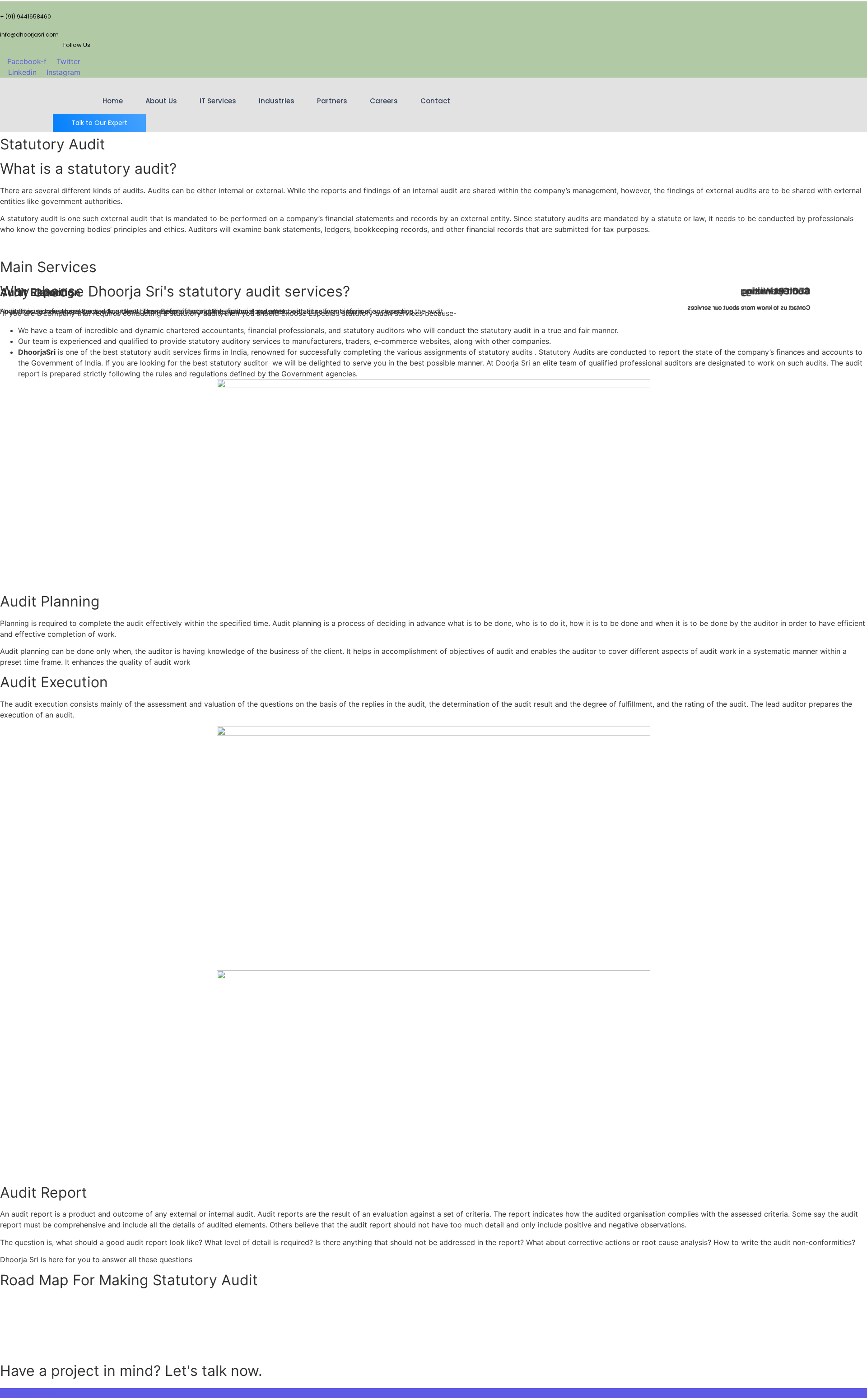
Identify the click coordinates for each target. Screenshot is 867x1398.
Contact (435, 101)
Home (113, 101)
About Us (161, 101)
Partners (332, 101)
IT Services (218, 101)
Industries (276, 101)
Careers (384, 101)
